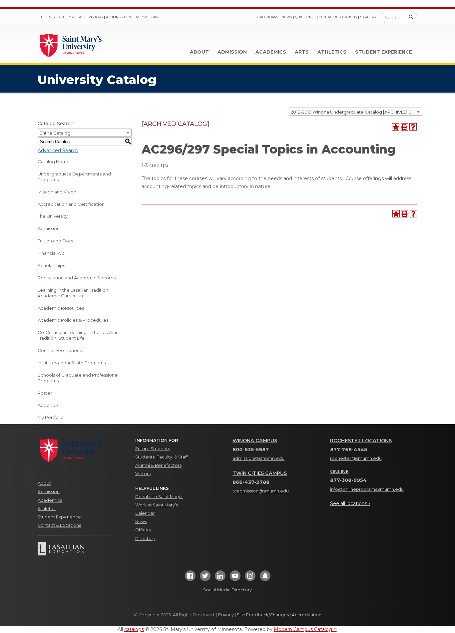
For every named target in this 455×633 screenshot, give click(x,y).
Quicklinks (305, 17)
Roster (45, 393)
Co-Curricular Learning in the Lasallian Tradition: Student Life (78, 335)
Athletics (331, 52)
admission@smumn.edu (258, 458)
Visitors (96, 17)
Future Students (152, 448)
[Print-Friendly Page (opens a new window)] (404, 127)
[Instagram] (250, 577)
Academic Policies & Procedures (73, 320)
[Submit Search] (411, 17)
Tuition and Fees (55, 240)
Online (339, 472)
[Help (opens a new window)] (413, 127)
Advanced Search (58, 151)
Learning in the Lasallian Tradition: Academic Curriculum (73, 292)
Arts (302, 52)
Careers (368, 17)
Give (156, 17)
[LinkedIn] (220, 577)
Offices (143, 529)
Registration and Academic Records (77, 277)
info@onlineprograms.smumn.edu (367, 489)
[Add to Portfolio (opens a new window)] (395, 127)
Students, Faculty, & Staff (161, 457)
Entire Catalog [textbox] (55, 133)
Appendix (48, 405)
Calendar (145, 513)
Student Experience (383, 52)
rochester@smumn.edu (356, 458)
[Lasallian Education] (81, 548)
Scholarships (51, 265)
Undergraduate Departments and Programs (74, 176)
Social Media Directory (227, 589)
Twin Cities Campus (259, 473)
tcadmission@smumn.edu (260, 490)
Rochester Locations (361, 441)
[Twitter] (205, 577)
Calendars (267, 17)
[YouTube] (235, 577)
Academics (270, 52)
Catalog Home (54, 161)
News (286, 17)
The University (53, 216)
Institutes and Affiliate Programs (72, 362)
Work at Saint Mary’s (156, 504)
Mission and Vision (57, 191)
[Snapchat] (265, 577)
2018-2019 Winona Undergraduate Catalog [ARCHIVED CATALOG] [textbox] (356, 112)
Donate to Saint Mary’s (159, 496)
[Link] (71, 45)
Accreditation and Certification (71, 204)
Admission (232, 52)
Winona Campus (254, 441)
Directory (145, 538)
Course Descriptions (60, 350)
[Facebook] (190, 577)
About (199, 52)
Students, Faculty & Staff (61, 17)
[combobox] (355, 112)
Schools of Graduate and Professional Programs (78, 377)
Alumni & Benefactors (127, 17)
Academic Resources (61, 308)
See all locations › (350, 503)
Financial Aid (51, 253)
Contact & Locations (338, 17)
